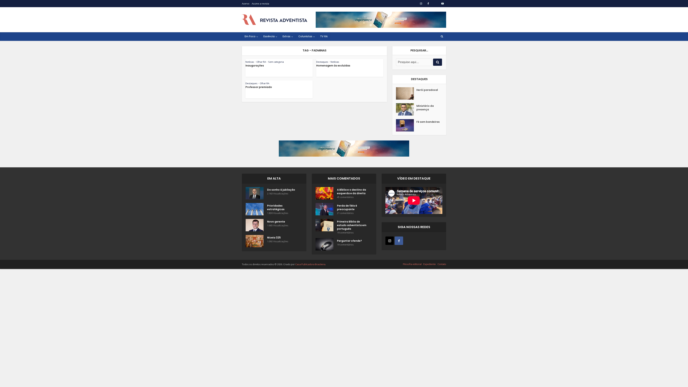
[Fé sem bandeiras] (406, 125)
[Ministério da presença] (406, 109)
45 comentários (345, 197)
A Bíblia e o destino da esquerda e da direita (351, 191)
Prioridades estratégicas (276, 207)
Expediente (429, 264)
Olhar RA (261, 61)
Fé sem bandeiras (428, 122)
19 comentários (345, 232)
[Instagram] (389, 240)
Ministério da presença (425, 107)
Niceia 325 (274, 237)
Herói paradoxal (427, 90)
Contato (442, 264)
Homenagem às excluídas (333, 65)
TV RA (324, 36)
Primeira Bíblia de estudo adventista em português (351, 225)
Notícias (249, 61)
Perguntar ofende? (349, 241)
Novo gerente (276, 221)
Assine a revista (260, 3)
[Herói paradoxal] (406, 93)
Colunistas (305, 36)
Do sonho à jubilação (281, 190)
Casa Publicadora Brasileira (310, 264)
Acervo (245, 3)
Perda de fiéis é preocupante (347, 207)
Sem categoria (276, 61)
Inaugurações (254, 65)
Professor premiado (258, 87)
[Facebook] (399, 240)
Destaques (322, 61)
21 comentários (345, 213)
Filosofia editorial (412, 264)
